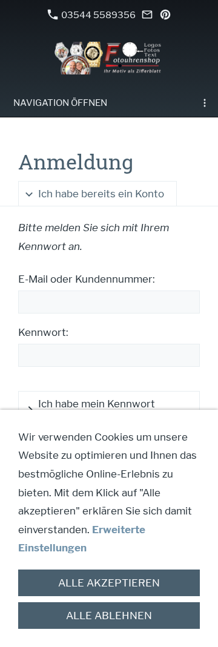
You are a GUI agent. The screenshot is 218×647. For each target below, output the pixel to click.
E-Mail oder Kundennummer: (86, 279)
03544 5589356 (97, 15)
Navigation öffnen (60, 102)
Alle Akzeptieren (109, 583)
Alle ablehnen (109, 615)
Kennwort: (43, 332)
